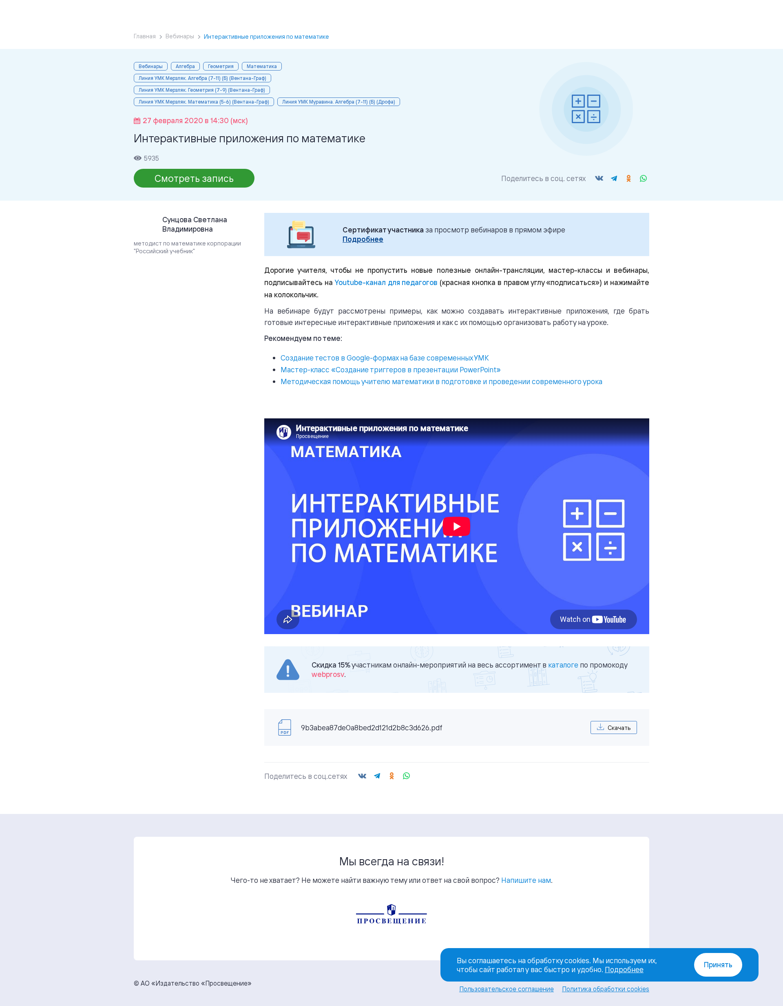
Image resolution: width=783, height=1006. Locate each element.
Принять (718, 964)
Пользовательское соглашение (506, 989)
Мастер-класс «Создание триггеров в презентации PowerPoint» (391, 369)
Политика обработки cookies (605, 989)
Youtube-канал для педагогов (386, 282)
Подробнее (363, 239)
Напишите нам (526, 880)
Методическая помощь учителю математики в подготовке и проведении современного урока (441, 381)
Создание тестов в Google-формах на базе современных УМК (385, 357)
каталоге (563, 664)
